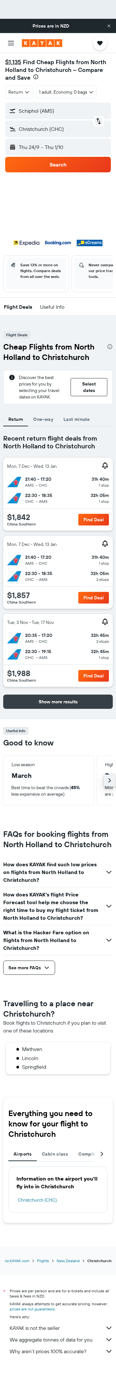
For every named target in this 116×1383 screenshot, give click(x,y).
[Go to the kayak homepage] (42, 43)
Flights (43, 1260)
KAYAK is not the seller (35, 1328)
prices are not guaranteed (32, 1309)
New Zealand (68, 1260)
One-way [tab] (43, 419)
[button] (109, 26)
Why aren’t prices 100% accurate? (48, 1351)
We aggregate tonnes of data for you (51, 1339)
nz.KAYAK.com (17, 1260)
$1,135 (13, 62)
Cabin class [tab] (55, 1154)
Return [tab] (15, 419)
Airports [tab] (23, 1154)
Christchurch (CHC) (37, 1200)
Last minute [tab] (76, 419)
